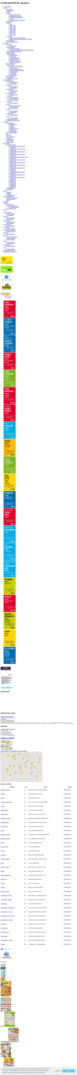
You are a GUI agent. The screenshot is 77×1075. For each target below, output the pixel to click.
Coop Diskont (10, 89)
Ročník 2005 (13, 187)
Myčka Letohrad (14, 108)
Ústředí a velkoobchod (12, 197)
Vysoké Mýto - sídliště (6, 899)
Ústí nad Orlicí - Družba (6, 907)
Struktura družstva (11, 54)
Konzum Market (10, 81)
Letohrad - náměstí (5, 859)
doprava (11, 18)
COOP (8, 12)
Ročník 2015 (13, 173)
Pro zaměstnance (11, 40)
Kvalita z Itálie (10, 139)
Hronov (2, 830)
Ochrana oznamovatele (12, 42)
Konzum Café (10, 113)
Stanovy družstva (11, 52)
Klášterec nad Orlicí (5, 838)
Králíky (2, 842)
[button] (13, 766)
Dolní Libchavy (4, 814)
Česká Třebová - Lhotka (6, 940)
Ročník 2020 (13, 161)
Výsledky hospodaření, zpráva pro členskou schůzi (22, 50)
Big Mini (9, 101)
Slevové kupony (13, 67)
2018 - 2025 (12, 35)
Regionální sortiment (11, 132)
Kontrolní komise (14, 59)
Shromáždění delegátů (15, 58)
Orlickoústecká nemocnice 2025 (17, 149)
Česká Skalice (4, 936)
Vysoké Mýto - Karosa (6, 895)
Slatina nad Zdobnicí (6, 875)
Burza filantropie (11, 188)
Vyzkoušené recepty (11, 208)
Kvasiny (3, 850)
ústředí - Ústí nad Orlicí (15, 14)
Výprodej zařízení (11, 195)
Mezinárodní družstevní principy (14, 51)
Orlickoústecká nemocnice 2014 (17, 177)
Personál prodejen (11, 199)
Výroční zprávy (10, 77)
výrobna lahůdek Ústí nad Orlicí (17, 20)
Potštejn (3, 871)
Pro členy (6, 43)
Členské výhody (10, 65)
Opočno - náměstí (5, 867)
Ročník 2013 (13, 178)
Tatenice (3, 883)
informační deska (11, 47)
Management (10, 21)
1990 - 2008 (12, 31)
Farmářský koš (13, 124)
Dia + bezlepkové (11, 136)
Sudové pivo (13, 130)
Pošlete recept (10, 204)
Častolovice (3, 924)
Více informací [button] (41, 1072)
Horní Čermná (4, 826)
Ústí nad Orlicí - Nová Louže (8, 916)
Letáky (5, 210)
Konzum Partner (10, 93)
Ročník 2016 (13, 170)
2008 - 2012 (12, 32)
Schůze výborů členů (15, 48)
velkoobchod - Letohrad (15, 16)
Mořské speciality (14, 128)
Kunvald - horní (4, 846)
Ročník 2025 (13, 147)
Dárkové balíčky (14, 131)
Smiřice (2, 879)
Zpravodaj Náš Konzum (15, 69)
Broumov (3, 794)
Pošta (8, 116)
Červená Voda (4, 928)
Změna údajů (13, 46)
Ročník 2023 (13, 153)
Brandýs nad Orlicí (5, 790)
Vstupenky (9, 138)
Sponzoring (9, 189)
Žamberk (3, 944)
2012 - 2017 (12, 33)
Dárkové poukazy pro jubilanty (17, 70)
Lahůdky (12, 126)
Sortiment (6, 121)
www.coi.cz (70, 723)
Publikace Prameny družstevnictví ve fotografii (21, 39)
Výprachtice (4, 903)
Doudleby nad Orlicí (6, 818)
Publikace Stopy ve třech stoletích (18, 37)
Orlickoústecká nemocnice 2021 (17, 159)
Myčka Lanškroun (14, 107)
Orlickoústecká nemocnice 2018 (17, 168)
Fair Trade (9, 135)
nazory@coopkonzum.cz (6, 716)
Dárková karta (10, 142)
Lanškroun (3, 855)
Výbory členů (13, 56)
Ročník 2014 (13, 176)
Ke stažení (9, 36)
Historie (8, 23)
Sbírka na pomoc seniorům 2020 (17, 162)
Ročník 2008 (13, 182)
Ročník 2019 (13, 163)
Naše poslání (10, 9)
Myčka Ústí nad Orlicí (15, 105)
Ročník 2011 (13, 181)
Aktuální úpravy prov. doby (13, 120)
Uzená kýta (12, 127)
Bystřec (2, 798)
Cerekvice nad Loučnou (6, 802)
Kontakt (8, 13)
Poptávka (9, 192)
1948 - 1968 (12, 28)
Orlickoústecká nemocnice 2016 (17, 172)
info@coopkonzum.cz (9, 734)
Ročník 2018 (13, 166)
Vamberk (3, 887)
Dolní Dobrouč (4, 810)
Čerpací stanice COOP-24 (13, 98)
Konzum (9, 85)
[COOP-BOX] (7, 272)
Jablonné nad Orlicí (5, 834)
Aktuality (6, 201)
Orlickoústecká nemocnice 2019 (17, 165)
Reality (5, 191)
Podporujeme (7, 143)
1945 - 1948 (12, 27)
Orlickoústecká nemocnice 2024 (17, 151)
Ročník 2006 (13, 185)
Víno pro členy (13, 74)
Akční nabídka (13, 84)
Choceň (2, 806)
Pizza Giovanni (10, 140)
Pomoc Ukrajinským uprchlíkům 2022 (19, 157)
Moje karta (9, 44)
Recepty (6, 203)
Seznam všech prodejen (12, 119)
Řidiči (8, 200)
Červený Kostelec (5, 932)
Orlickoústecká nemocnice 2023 (17, 154)
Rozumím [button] (68, 1070)
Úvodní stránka (7, 6)
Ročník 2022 (13, 155)
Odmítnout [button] (58, 1070)
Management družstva (15, 62)
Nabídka (9, 193)
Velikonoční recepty (14, 207)
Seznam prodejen (8, 79)
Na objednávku (10, 123)
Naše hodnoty (10, 10)
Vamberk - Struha (5, 891)
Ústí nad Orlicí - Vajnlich (7, 920)
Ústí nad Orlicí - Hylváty (7, 911)
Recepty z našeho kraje (12, 205)
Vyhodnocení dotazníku (12, 78)
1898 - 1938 (12, 25)
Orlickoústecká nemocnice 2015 (17, 174)
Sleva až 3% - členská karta (16, 66)
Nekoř (2, 863)
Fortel (8, 109)
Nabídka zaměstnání (8, 196)
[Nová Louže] (7, 281)
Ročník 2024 (13, 150)
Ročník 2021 (13, 158)
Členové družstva (14, 55)
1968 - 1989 (12, 29)
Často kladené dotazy (12, 75)
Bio (7, 134)
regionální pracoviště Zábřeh (16, 17)
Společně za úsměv (11, 145)
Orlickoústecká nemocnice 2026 (17, 146)
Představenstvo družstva (15, 61)
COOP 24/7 (9, 96)
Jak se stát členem (11, 63)
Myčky (8, 104)
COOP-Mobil (13, 73)
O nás (5, 8)
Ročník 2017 (13, 169)
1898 (11, 24)
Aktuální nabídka (14, 71)
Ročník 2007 (13, 184)
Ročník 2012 (13, 180)
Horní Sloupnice (5, 822)
